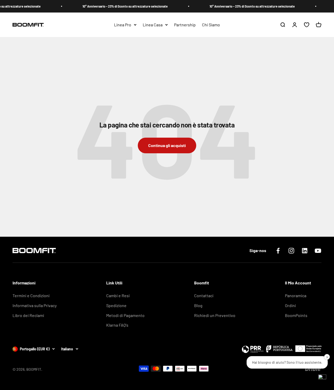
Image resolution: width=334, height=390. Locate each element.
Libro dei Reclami (28, 315)
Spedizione (116, 305)
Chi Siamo (211, 24)
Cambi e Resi (118, 295)
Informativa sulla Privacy (35, 305)
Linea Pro (122, 24)
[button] (322, 378)
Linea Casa (153, 24)
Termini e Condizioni (31, 295)
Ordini (290, 305)
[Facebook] (278, 250)
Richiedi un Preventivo (214, 315)
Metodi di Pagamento (125, 315)
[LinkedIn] (304, 250)
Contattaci (203, 295)
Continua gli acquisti (167, 145)
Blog (198, 305)
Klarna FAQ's (117, 324)
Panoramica (295, 295)
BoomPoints (296, 315)
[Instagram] (291, 250)
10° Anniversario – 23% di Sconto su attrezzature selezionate (120, 6)
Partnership (185, 24)
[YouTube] (317, 250)
